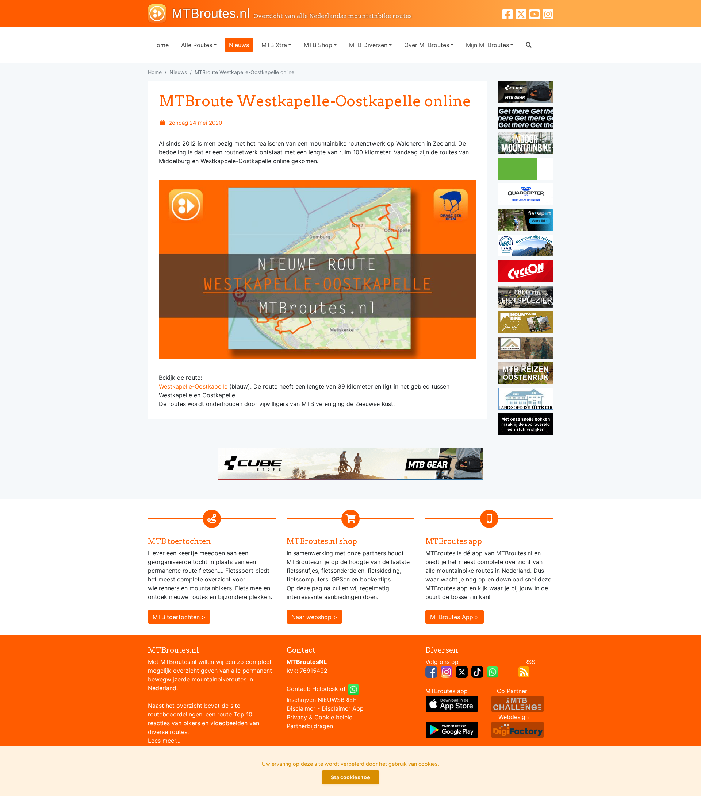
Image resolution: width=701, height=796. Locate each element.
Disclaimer (301, 708)
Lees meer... (164, 740)
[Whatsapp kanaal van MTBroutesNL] (492, 671)
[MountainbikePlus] (525, 323)
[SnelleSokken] (525, 425)
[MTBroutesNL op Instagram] (446, 671)
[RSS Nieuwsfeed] (523, 671)
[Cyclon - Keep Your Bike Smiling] (525, 272)
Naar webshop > (314, 617)
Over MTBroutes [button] (426, 45)
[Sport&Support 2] (525, 348)
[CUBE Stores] (350, 463)
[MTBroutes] (160, 13)
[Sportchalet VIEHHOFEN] (525, 374)
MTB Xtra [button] (274, 45)
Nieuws (239, 45)
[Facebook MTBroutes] (509, 13)
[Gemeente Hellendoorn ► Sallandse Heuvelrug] (525, 170)
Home (160, 45)
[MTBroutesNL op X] (462, 671)
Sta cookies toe (350, 777)
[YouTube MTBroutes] (536, 13)
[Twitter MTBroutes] (522, 13)
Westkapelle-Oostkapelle (193, 386)
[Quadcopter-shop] (525, 195)
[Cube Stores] (525, 93)
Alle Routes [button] (196, 45)
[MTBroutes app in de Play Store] (451, 729)
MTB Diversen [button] (368, 45)
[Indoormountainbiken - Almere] (525, 144)
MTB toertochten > (179, 617)
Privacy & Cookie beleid (320, 717)
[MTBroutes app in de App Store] (451, 703)
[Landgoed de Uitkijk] (525, 399)
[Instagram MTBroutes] (548, 13)
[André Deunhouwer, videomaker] (517, 703)
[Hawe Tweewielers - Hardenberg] (525, 297)
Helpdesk (325, 688)
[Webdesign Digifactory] (517, 729)
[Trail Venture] (525, 246)
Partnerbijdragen (310, 726)
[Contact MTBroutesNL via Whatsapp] (353, 688)
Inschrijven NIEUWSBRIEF (321, 699)
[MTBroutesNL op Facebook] (431, 671)
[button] (528, 45)
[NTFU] (525, 221)
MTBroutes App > (454, 617)
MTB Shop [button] (318, 45)
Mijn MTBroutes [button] (487, 45)
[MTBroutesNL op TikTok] (477, 671)
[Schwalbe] (525, 119)
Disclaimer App (343, 708)
